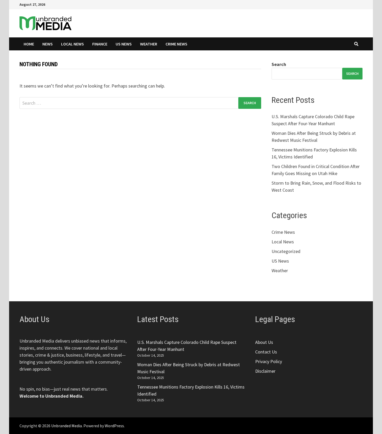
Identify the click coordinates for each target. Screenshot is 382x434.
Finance (99, 43)
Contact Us (266, 352)
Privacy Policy (268, 361)
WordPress (114, 425)
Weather (148, 43)
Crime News (176, 43)
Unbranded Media (66, 425)
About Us (264, 342)
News (47, 43)
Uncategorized (286, 251)
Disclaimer (265, 371)
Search (279, 64)
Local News (72, 43)
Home (29, 43)
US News (124, 43)
